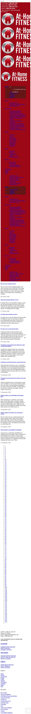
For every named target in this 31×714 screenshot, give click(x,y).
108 (6, 599)
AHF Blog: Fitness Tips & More (9, 696)
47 (5, 512)
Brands (2, 678)
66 (5, 539)
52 (5, 519)
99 (5, 586)
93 (5, 577)
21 (5, 475)
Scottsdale (4, 644)
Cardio (2, 679)
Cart (11, 92)
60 (5, 530)
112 (6, 604)
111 (6, 603)
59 (5, 529)
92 (5, 576)
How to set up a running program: (8, 283)
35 (5, 495)
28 (5, 485)
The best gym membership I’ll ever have (10, 299)
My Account (4, 692)
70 (5, 545)
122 (6, 618)
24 (5, 479)
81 (5, 560)
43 (5, 506)
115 (6, 609)
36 (5, 496)
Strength (3, 681)
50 (5, 516)
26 (5, 482)
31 (5, 489)
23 (5, 478)
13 (5, 463)
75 (5, 552)
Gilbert (3, 661)
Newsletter (3, 704)
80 (5, 559)
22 (5, 476)
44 (5, 508)
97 (5, 583)
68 (5, 542)
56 (5, 525)
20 (5, 473)
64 (5, 536)
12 (5, 462)
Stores (2, 673)
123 (6, 620)
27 (5, 483)
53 (5, 520)
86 (5, 567)
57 (5, 526)
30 (5, 488)
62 (5, 533)
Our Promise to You (6, 701)
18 (5, 471)
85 (5, 566)
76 (5, 553)
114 (6, 607)
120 (6, 616)
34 (5, 493)
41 (5, 503)
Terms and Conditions (6, 707)
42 (5, 505)
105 (6, 594)
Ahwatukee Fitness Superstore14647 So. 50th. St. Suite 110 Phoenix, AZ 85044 (8, 657)
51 (5, 518)
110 (6, 601)
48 (5, 513)
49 (5, 515)
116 (6, 610)
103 (6, 591)
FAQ (2, 706)
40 (5, 502)
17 (5, 469)
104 (6, 593)
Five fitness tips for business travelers (9, 314)
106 (6, 596)
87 (5, 569)
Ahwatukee (4, 652)
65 (5, 537)
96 (5, 582)
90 (5, 573)
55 (5, 523)
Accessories (4, 682)
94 (5, 579)
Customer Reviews (5, 697)
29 (5, 486)
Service (2, 675)
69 (5, 543)
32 (5, 490)
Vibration (3, 683)
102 (6, 590)
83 (5, 563)
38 (5, 499)
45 (5, 509)
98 (5, 584)
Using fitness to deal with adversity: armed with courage (13, 362)
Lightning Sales (5, 702)
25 (5, 481)
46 (5, 510)
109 (6, 600)
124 (6, 621)
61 (5, 532)
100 (6, 587)
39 (5, 500)
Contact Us (3, 699)
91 (5, 574)
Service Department (6, 694)
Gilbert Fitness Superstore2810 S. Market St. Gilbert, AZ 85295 (7, 666)
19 (5, 472)
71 (5, 546)
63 (5, 535)
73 (5, 549)
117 (6, 611)
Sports (2, 685)
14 (5, 465)
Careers (2, 711)
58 (5, 527)
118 (6, 613)
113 (6, 606)
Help (2, 686)
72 (5, 547)
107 (6, 597)
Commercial (4, 676)
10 (5, 459)
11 (5, 461)
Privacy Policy (4, 709)
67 (5, 540)
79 (5, 557)
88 (5, 570)
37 (5, 498)
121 (6, 617)
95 (5, 580)
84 (5, 564)
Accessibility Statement (6, 712)
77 (5, 554)
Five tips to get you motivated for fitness (9, 328)
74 (5, 550)
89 (5, 572)
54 (5, 522)
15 (5, 466)
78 (5, 556)
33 (5, 492)
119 (6, 614)
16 (5, 468)
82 (5, 562)
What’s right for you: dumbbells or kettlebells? (11, 429)
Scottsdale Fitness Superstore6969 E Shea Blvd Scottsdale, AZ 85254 (8, 648)
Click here (17, 10)
